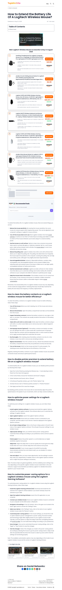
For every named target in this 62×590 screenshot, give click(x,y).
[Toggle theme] (52, 204)
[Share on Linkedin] (27, 569)
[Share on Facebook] (22, 569)
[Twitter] (53, 587)
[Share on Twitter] (25, 569)
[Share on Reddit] (35, 569)
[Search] (50, 3)
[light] (53, 3)
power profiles (16, 521)
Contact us (49, 587)
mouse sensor (40, 247)
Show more (13, 29)
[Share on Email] (39, 569)
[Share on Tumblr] (37, 569)
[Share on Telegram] (30, 569)
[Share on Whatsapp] (32, 569)
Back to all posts (13, 8)
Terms (29, 587)
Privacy (33, 587)
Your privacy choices (41, 587)
